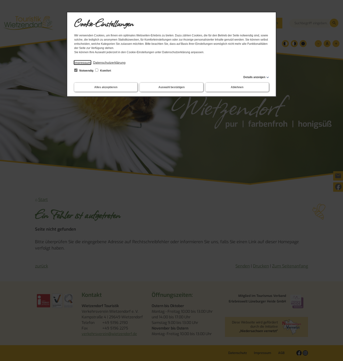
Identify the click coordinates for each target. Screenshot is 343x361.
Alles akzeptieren (105, 87)
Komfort (105, 70)
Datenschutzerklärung (109, 62)
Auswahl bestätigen (171, 87)
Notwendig (86, 70)
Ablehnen (237, 87)
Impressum (82, 62)
